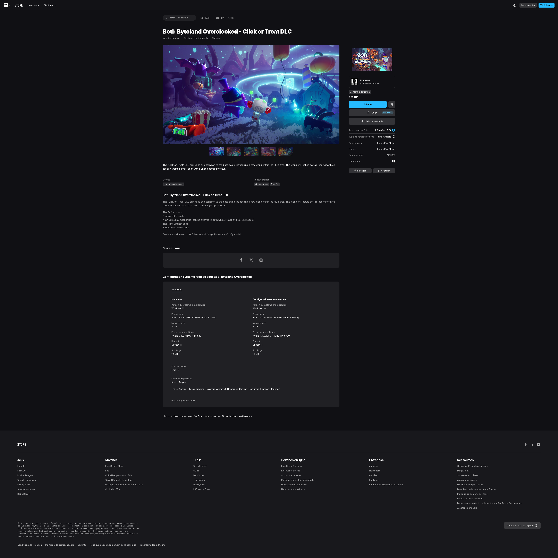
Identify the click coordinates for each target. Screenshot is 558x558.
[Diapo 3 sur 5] (251, 151)
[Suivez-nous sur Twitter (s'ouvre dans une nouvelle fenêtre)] (251, 260)
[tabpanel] (251, 326)
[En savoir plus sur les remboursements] (393, 137)
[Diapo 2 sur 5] (233, 151)
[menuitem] (205, 18)
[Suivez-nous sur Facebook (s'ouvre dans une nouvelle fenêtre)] (241, 260)
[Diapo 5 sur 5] (285, 151)
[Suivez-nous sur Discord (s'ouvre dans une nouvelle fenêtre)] (261, 260)
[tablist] (251, 289)
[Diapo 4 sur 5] (268, 151)
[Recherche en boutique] (166, 18)
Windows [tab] (177, 289)
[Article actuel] (216, 151)
